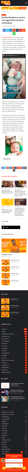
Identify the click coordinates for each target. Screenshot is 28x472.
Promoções (4, 348)
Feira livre (4, 350)
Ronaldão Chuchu (15, 260)
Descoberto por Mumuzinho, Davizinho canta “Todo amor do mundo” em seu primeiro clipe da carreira (20, 192)
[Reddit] (23, 30)
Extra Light (4, 369)
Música (3, 331)
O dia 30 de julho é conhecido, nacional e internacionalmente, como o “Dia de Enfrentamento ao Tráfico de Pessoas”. (20, 211)
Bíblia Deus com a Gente (8, 333)
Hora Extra (4, 362)
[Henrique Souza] (6, 282)
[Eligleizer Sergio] (6, 276)
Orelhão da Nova (6, 336)
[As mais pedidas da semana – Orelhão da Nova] (5, 385)
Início (3, 11)
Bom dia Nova (5, 338)
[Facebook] (4, 30)
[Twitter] (7, 30)
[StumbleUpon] (14, 30)
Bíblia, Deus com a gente (8, 360)
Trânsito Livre (5, 365)
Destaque (8, 11)
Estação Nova (5, 367)
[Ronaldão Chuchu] (6, 262)
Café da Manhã (5, 353)
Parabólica (4, 355)
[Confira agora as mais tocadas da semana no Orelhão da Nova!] (7, 202)
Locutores (4, 345)
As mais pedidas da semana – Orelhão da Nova (17, 384)
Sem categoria (5, 341)
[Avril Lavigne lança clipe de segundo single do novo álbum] (5, 399)
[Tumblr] (17, 30)
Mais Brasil (4, 343)
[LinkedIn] (10, 30)
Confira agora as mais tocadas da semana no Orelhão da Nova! (7, 211)
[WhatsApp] (14, 33)
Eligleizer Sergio (15, 273)
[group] (14, 8)
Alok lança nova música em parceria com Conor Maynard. (17, 390)
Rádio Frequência (6, 372)
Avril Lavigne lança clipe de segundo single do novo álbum (17, 397)
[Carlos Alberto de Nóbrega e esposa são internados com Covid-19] (7, 184)
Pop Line (4, 357)
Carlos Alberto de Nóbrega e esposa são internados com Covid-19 (7, 191)
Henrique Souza (7, 254)
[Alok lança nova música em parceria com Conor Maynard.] (5, 392)
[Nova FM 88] (6, 3)
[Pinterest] (20, 30)
